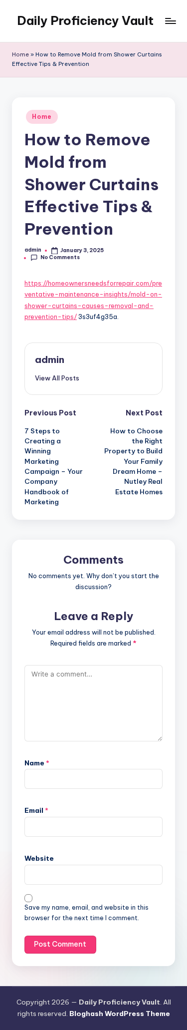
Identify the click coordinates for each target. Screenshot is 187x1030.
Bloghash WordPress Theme (119, 1013)
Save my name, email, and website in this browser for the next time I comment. (86, 913)
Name (36, 762)
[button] (57, 378)
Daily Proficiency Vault (85, 20)
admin (49, 359)
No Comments (60, 257)
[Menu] (170, 20)
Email (36, 810)
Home (20, 54)
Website (39, 858)
